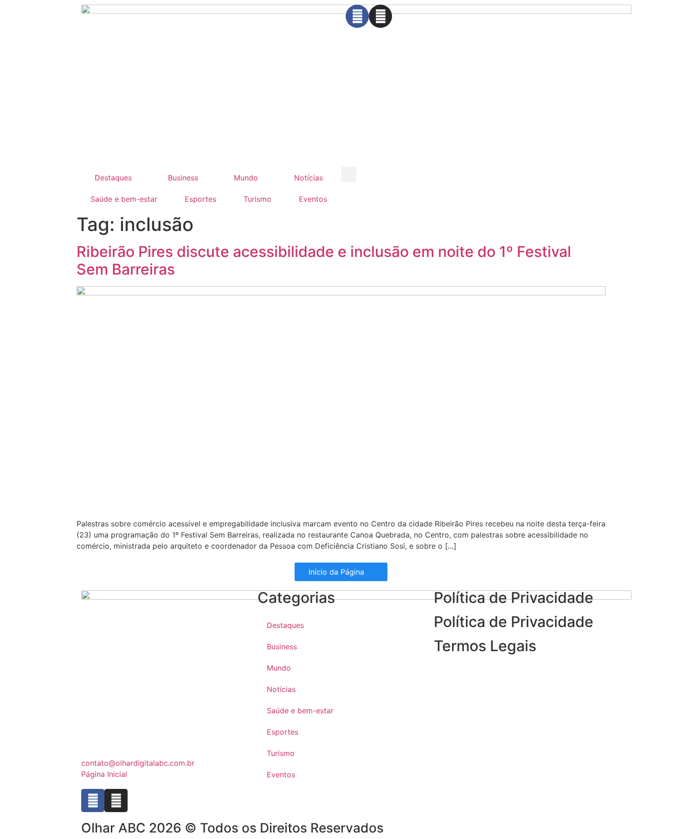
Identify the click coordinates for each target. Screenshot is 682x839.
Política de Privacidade (513, 622)
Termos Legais (485, 646)
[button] (348, 174)
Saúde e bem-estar (123, 199)
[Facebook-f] (357, 16)
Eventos (313, 199)
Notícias (308, 177)
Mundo (246, 177)
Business (183, 177)
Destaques (113, 177)
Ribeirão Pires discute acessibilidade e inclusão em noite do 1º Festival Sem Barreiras (324, 260)
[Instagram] (380, 16)
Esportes (200, 199)
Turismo (257, 199)
